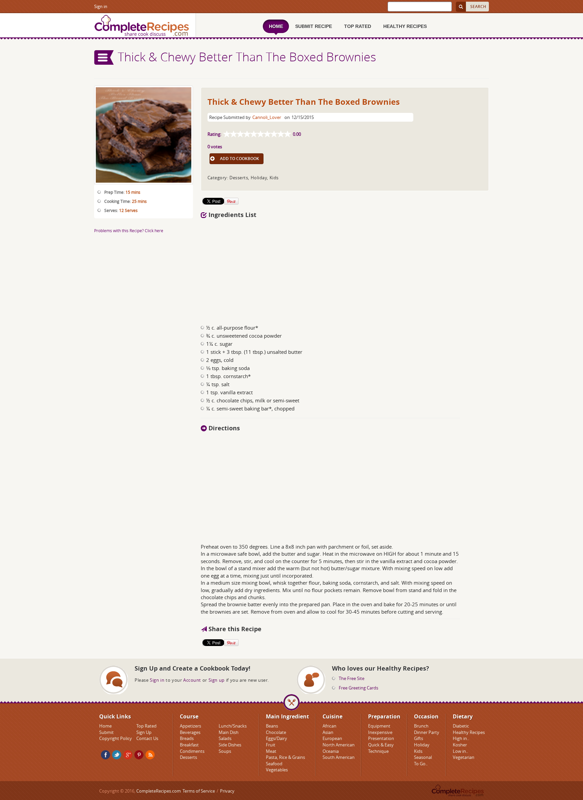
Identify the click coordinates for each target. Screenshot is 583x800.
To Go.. (420, 764)
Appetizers (190, 726)
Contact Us (147, 738)
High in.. (461, 738)
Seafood (274, 764)
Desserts (188, 757)
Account (192, 680)
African (329, 726)
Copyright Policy (115, 738)
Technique (378, 751)
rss (150, 755)
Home (105, 726)
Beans (272, 726)
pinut (139, 755)
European (332, 738)
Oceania (331, 751)
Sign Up (143, 732)
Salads (225, 738)
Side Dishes (230, 745)
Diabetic (461, 726)
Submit (106, 732)
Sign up (217, 680)
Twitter (116, 755)
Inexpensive (380, 732)
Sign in (100, 6)
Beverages (190, 732)
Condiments (192, 751)
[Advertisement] (345, 269)
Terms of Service (199, 791)
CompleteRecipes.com (158, 791)
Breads (187, 738)
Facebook (105, 755)
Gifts (418, 738)
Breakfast (189, 745)
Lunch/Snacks (233, 726)
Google (128, 755)
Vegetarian (463, 757)
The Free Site (351, 678)
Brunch (421, 726)
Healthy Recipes (469, 732)
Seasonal (423, 757)
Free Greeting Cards (358, 688)
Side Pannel (104, 57)
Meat (271, 751)
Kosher (460, 745)
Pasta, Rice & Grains (285, 757)
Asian (328, 732)
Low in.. (460, 751)
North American (339, 745)
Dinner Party (426, 732)
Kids (418, 751)
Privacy (227, 791)
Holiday (421, 745)
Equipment (379, 726)
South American (339, 757)
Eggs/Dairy (276, 738)
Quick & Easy (381, 745)
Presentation (381, 738)
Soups (225, 751)
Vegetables (277, 770)
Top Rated (146, 726)
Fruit (270, 745)
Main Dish (229, 732)
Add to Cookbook (239, 158)
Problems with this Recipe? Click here (128, 230)
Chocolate (276, 732)
